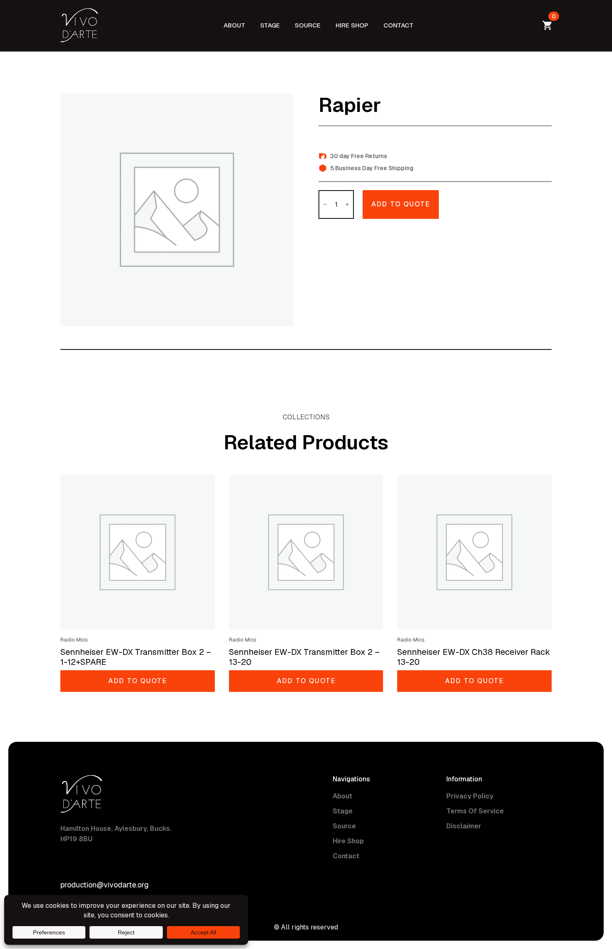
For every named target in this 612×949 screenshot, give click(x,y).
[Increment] (347, 204)
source (308, 25)
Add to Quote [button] (137, 680)
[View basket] (545, 25)
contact (398, 25)
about (234, 25)
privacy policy (469, 796)
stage (270, 25)
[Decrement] (325, 204)
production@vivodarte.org (104, 885)
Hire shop (348, 841)
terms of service (475, 811)
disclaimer (463, 826)
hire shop (352, 25)
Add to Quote (400, 204)
